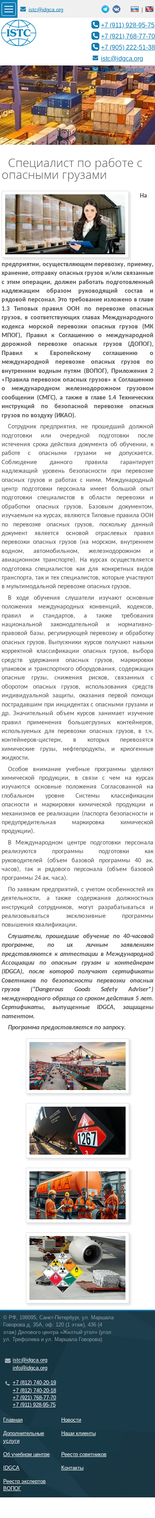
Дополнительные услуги (23, 1436)
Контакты (72, 1468)
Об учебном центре (26, 1454)
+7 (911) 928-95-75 (128, 25)
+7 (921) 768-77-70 (128, 36)
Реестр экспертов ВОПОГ (24, 1484)
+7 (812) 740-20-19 (34, 1383)
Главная (13, 1420)
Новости (71, 1420)
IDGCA (11, 1468)
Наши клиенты (78, 1433)
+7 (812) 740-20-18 (34, 1390)
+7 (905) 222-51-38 (128, 47)
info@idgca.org (122, 69)
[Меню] (9, 9)
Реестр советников (84, 1454)
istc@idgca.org (46, 9)
